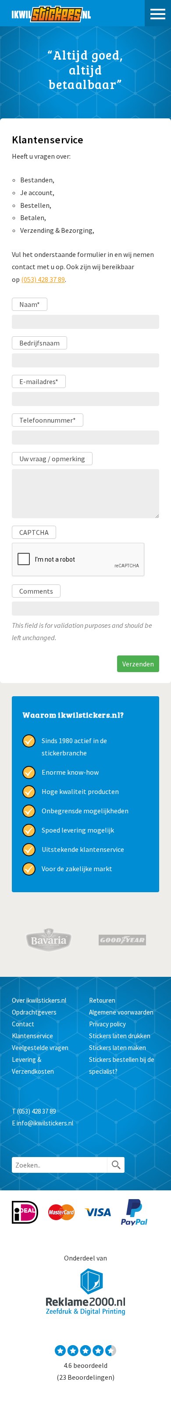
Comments (36, 591)
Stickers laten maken (117, 1047)
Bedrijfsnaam (39, 342)
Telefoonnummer (47, 420)
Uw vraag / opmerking (52, 458)
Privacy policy (107, 1024)
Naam (29, 304)
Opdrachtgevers (34, 1012)
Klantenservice (32, 1036)
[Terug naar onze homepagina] (51, 13)
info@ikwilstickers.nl (45, 1123)
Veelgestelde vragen (40, 1047)
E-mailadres (38, 381)
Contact (23, 1024)
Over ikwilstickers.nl (39, 1000)
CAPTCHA (34, 532)
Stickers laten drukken (119, 1036)
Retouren (102, 1000)
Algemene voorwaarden (121, 1012)
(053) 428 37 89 (43, 279)
